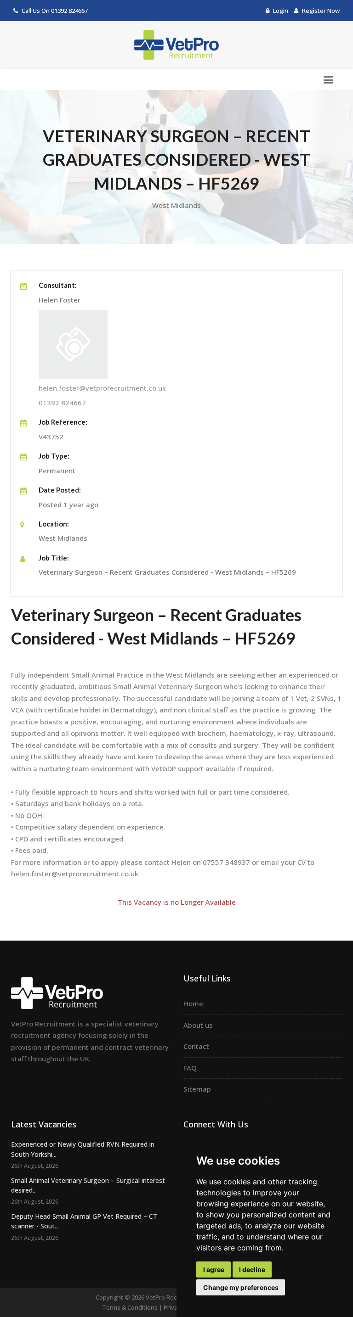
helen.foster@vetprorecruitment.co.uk (102, 387)
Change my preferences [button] (241, 1287)
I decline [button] (252, 1269)
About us (198, 1025)
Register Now (320, 10)
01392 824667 (69, 10)
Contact (196, 1046)
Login (280, 10)
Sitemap (197, 1088)
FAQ (190, 1067)
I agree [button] (213, 1269)
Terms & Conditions (130, 1307)
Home (193, 1003)
